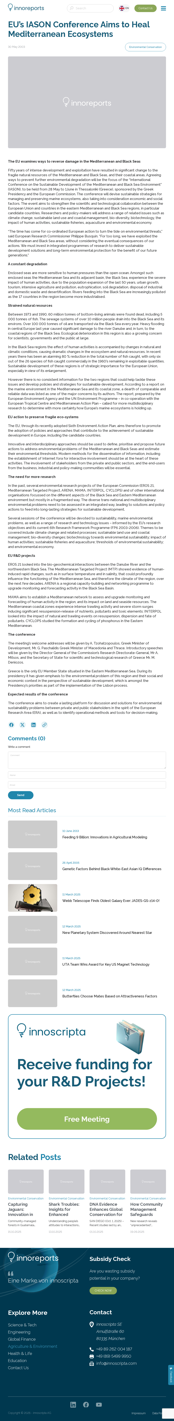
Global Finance (22, 1339)
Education (17, 1360)
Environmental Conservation (145, 47)
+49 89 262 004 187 (114, 1349)
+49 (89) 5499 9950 (113, 1356)
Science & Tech (22, 1324)
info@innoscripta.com (116, 1363)
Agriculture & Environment (32, 1346)
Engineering (19, 1332)
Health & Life (20, 1353)
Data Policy (159, 1413)
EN (126, 8)
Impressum (139, 1413)
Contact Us (145, 8)
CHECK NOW (103, 1290)
